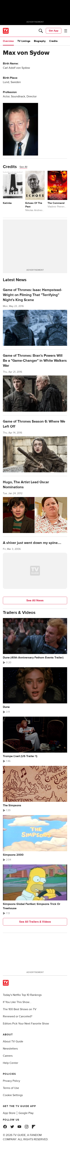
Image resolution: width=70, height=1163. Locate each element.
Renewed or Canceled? (17, 1016)
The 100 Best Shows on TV (19, 1009)
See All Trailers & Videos (35, 922)
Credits (53, 41)
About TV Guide (13, 1041)
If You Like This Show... (17, 1002)
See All (23, 166)
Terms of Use (11, 1088)
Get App (53, 30)
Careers (8, 1056)
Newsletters (10, 1048)
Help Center (10, 1063)
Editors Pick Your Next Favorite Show (26, 1023)
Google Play (26, 1113)
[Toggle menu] (65, 30)
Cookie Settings (13, 1095)
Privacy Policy (11, 1081)
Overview (8, 41)
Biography (40, 41)
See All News (35, 600)
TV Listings (23, 41)
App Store (9, 1113)
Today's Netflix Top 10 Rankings (22, 995)
